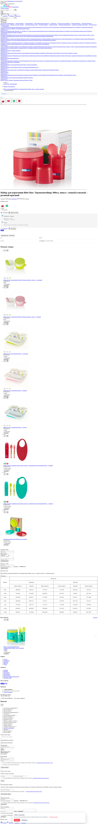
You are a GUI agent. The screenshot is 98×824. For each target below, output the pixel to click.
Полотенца (53, 40)
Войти (2, 749)
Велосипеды (4, 53)
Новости (26, 80)
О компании (16, 80)
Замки (2, 48)
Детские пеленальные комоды (47, 35)
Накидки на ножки (8, 48)
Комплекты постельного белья (29, 40)
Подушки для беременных (43, 40)
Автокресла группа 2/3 (90, 42)
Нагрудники (26, 28)
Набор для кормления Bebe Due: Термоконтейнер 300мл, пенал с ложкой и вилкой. (14, 648)
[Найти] (15, 10)
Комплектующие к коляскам (15, 32)
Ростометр (13, 228)
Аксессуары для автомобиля (42, 44)
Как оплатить (6, 674)
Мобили (47, 55)
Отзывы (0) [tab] (11, 235)
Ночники (39, 36)
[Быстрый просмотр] (7, 250)
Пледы (23, 39)
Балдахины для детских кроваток (13, 40)
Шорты (45, 75)
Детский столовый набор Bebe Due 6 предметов (15, 539)
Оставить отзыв (4, 561)
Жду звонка (3, 804)
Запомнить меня (6, 751)
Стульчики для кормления (7, 36)
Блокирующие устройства (41, 70)
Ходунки (7, 58)
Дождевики (36, 46)
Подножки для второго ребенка (40, 48)
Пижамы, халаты (63, 75)
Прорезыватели (27, 60)
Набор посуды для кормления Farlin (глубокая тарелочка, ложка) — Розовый (22, 317)
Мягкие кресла (46, 36)
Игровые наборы (29, 55)
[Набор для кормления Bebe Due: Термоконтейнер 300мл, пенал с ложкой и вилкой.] (44, 189)
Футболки (17, 75)
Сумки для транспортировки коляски (79, 46)
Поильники (39, 27)
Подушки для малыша (30, 39)
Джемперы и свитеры (37, 75)
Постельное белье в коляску (63, 46)
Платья (49, 75)
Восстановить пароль (6, 794)
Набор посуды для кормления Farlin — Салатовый (15, 353)
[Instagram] (6, 684)
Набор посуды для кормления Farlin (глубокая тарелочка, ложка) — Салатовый (22, 280)
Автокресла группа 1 (56, 42)
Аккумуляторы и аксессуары (60, 53)
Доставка (10, 80)
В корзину (6, 285)
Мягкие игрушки (92, 55)
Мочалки (19, 64)
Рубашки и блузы (71, 75)
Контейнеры (69, 27)
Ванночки (3, 64)
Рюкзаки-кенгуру (34, 67)
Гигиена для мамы (5, 67)
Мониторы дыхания (6, 70)
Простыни (38, 39)
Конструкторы (41, 55)
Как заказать (6, 672)
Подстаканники (93, 46)
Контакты (21, 80)
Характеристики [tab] (4, 235)
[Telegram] (1, 230)
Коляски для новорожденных (8, 31)
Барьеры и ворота (30, 70)
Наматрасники (84, 39)
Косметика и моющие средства (15, 60)
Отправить (3, 816)
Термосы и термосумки (82, 27)
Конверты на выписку (6, 50)
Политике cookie (54, 817)
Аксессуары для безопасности (18, 70)
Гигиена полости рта (55, 60)
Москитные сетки (43, 46)
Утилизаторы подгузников (84, 60)
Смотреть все (4, 30)
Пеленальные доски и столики (74, 35)
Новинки (5, 671)
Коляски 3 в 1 (25, 31)
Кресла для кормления (24, 67)
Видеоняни (56, 70)
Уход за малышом (15, 62)
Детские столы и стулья (88, 35)
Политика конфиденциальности (11, 676)
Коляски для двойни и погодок (67, 31)
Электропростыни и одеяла (58, 39)
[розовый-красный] (3, 206)
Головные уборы (28, 75)
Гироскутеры (49, 53)
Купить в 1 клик (14, 212)
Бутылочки (33, 27)
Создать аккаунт (4, 767)
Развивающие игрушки (82, 55)
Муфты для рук (18, 46)
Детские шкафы (63, 35)
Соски (43, 27)
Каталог (4, 20)
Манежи (3, 58)
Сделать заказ (4, 568)
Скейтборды (43, 53)
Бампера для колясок (18, 48)
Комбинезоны (11, 75)
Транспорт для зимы (72, 53)
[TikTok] (5, 684)
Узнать (2, 780)
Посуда (74, 27)
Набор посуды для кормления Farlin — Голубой (15, 427)
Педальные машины (35, 53)
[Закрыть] (15, 18)
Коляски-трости (44, 31)
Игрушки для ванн (26, 64)
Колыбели (24, 35)
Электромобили (26, 53)
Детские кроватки (17, 35)
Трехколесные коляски (54, 31)
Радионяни (50, 70)
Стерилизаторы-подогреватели (8, 27)
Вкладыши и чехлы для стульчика (22, 36)
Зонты (25, 48)
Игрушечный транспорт (7, 55)
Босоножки (15, 77)
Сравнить (4, 228)
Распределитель (4, 72)
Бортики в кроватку (6, 39)
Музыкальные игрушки (19, 55)
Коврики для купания (11, 64)
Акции (6, 80)
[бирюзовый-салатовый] (7, 206)
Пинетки (26, 77)
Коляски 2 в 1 (18, 31)
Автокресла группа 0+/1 (18, 42)
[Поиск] (2, 12)
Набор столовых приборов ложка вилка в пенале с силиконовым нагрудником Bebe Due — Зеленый (28, 503)
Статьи (30, 80)
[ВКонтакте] (3, 230)
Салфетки (62, 60)
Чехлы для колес (52, 46)
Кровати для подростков (33, 35)
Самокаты (9, 53)
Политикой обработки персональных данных (45, 762)
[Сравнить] (4, 250)
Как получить (6, 675)
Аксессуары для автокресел (28, 44)
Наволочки (13, 39)
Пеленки (18, 39)
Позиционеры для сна (70, 39)
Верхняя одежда (55, 75)
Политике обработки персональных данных (34, 791)
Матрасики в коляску (27, 46)
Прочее (51, 36)
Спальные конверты (46, 39)
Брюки (22, 75)
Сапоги (10, 77)
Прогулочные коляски (34, 31)
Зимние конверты (16, 50)
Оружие (63, 55)
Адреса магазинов (7, 692)
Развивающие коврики (55, 55)
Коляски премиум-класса (81, 31)
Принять (17, 820)
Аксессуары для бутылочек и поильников (55, 27)
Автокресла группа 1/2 (67, 42)
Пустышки (33, 60)
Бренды (2, 80)
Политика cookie (7, 678)
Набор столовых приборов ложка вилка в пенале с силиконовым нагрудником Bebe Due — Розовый (28, 465)
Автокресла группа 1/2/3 (79, 42)
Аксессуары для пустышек (43, 60)
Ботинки (6, 77)
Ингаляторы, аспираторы (71, 60)
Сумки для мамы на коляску (8, 46)
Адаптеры (29, 48)
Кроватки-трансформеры (7, 35)
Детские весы (4, 60)
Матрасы (78, 39)
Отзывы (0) (3, 93)
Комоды (57, 35)
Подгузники (8, 62)
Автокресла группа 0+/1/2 (30, 42)
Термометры (34, 64)
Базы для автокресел (16, 44)
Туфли (2, 77)
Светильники (33, 36)
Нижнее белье (4, 75)
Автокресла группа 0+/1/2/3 (44, 42)
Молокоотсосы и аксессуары (23, 27)
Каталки (19, 53)
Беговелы (14, 53)
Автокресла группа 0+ (6, 42)
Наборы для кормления (17, 28)
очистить (95, 617)
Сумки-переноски (14, 67)
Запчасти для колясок (8, 728)
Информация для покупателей (14, 1)
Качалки (12, 58)
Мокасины (21, 77)
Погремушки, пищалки (71, 55)
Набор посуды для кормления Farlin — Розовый (15, 390)
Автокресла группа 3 (6, 44)
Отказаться (24, 820)
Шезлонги (16, 58)
